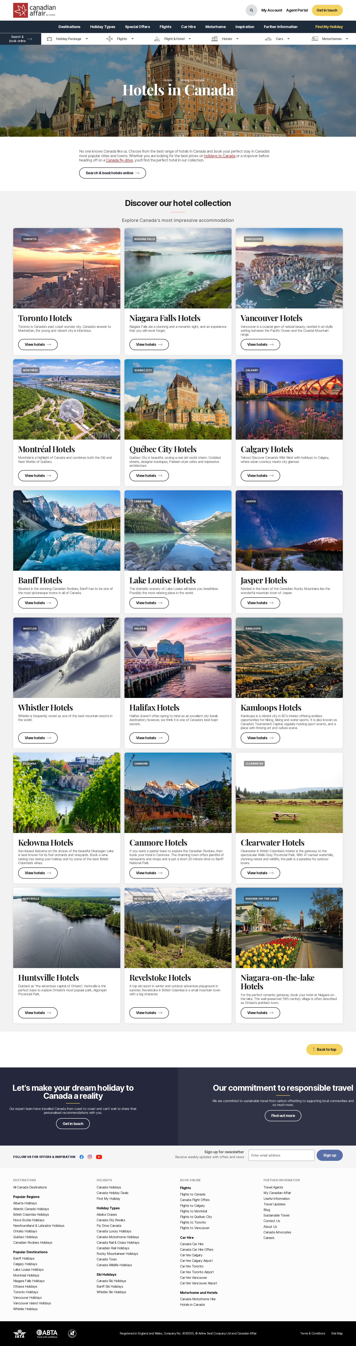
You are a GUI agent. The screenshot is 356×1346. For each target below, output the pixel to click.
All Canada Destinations (30, 1187)
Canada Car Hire (192, 1244)
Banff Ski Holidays (110, 1286)
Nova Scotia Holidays (28, 1220)
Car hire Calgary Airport (196, 1261)
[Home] (153, 80)
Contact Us (271, 1221)
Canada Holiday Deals (112, 1193)
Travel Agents (273, 1187)
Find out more (283, 1115)
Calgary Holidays (25, 1264)
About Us (270, 1227)
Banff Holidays (23, 1258)
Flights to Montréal (193, 1211)
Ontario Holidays (25, 1231)
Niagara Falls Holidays (28, 1281)
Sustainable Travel (276, 1215)
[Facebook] (82, 1157)
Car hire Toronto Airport (197, 1272)
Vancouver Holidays (27, 1297)
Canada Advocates (277, 1232)
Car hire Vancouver (193, 1277)
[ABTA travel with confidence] (47, 1334)
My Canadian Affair (277, 1193)
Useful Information (276, 1199)
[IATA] (19, 1334)
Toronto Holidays (25, 1292)
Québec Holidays (25, 1237)
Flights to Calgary (192, 1206)
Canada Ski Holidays (111, 1281)
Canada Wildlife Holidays (114, 1265)
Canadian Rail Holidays (113, 1248)
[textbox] (282, 1155)
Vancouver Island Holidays (32, 1303)
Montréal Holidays (26, 1275)
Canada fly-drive (119, 160)
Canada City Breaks (111, 1220)
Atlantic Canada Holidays (31, 1209)
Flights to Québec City (196, 1217)
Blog (266, 1210)
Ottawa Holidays (25, 1286)
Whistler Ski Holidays (111, 1292)
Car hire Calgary (191, 1255)
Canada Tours (107, 1259)
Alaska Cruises (107, 1214)
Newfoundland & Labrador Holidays (38, 1226)
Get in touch (73, 1123)
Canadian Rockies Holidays (32, 1242)
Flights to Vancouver (194, 1228)
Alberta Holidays (25, 1203)
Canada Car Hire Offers (196, 1249)
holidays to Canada (219, 156)
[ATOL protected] (72, 1334)
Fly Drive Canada (109, 1226)
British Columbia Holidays (31, 1214)
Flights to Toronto (193, 1222)
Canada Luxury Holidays (114, 1231)
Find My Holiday (108, 1199)
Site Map (337, 1333)
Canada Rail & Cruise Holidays (118, 1242)
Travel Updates (274, 1204)
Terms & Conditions (312, 1333)
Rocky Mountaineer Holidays (117, 1254)
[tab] (67, 39)
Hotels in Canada (192, 1304)
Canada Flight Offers (195, 1200)
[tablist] (178, 39)
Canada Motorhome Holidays (118, 1237)
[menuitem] (69, 27)
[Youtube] (99, 1157)
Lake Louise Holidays (28, 1269)
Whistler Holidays (25, 1309)
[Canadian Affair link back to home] (34, 10)
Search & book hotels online (109, 173)
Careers (268, 1238)
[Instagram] (90, 1157)
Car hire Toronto (191, 1266)
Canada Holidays (109, 1187)
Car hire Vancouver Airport (198, 1283)
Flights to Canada (192, 1194)
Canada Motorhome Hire (198, 1299)
